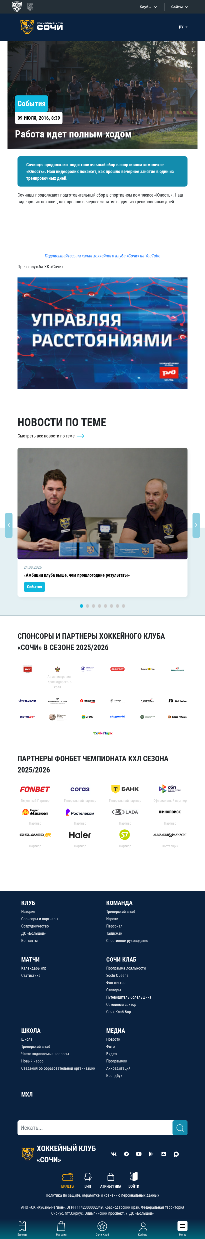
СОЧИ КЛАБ (121, 959)
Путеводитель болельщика (129, 997)
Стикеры (113, 990)
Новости (113, 1039)
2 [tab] (87, 606)
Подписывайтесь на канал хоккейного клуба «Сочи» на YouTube (102, 255)
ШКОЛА (30, 1030)
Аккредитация (118, 1068)
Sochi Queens (117, 975)
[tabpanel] (102, 522)
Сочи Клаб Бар (118, 1011)
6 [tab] (111, 606)
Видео (111, 1053)
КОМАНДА (119, 902)
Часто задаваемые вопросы (45, 1053)
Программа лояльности (126, 968)
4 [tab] (99, 606)
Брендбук (114, 1075)
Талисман (114, 933)
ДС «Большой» (33, 933)
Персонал (114, 926)
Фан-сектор (116, 982)
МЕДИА (115, 1030)
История (28, 911)
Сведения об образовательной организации (58, 1068)
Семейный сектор (121, 1004)
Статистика (30, 975)
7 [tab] (117, 606)
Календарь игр (33, 968)
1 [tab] (81, 606)
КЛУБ (28, 902)
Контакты (29, 940)
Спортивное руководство (127, 940)
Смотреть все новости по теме (47, 435)
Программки (116, 1061)
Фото (110, 1046)
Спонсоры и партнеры (39, 918)
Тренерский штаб (120, 911)
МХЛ (27, 1094)
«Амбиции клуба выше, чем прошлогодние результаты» (77, 575)
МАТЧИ (30, 959)
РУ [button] (181, 27)
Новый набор (32, 1061)
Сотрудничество (35, 926)
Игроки (112, 918)
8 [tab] (123, 606)
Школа (26, 1039)
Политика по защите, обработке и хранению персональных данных (102, 1195)
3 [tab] (93, 606)
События (34, 586)
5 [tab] (105, 606)
